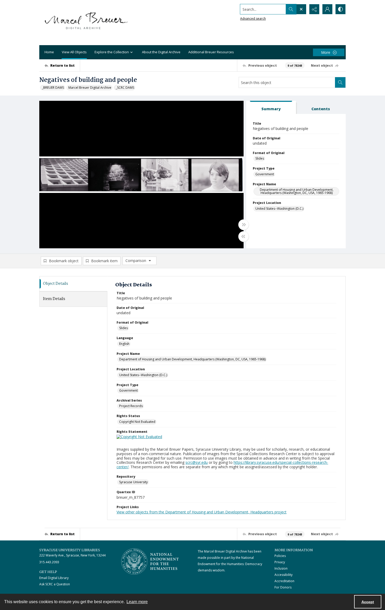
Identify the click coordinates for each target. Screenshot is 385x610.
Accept (367, 602)
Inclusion (281, 568)
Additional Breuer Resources (211, 52)
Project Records (131, 406)
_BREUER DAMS (53, 87)
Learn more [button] (137, 602)
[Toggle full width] (243, 224)
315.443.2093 (49, 562)
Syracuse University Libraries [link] (69, 550)
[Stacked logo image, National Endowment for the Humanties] (150, 561)
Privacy (279, 562)
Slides (259, 158)
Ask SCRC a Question (54, 584)
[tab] (271, 107)
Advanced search (253, 18)
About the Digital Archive (161, 52)
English (124, 343)
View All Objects (74, 52)
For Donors (283, 587)
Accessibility (283, 574)
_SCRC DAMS (125, 87)
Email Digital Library (54, 578)
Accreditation (284, 581)
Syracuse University (133, 482)
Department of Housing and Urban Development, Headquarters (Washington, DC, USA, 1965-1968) (296, 191)
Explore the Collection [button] (112, 52)
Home (49, 52)
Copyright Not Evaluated (137, 421)
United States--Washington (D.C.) (279, 208)
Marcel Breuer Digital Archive (89, 87)
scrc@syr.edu (196, 462)
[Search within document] (340, 82)
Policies (280, 556)
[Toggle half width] (243, 236)
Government (264, 174)
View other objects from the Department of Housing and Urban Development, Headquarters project (202, 511)
